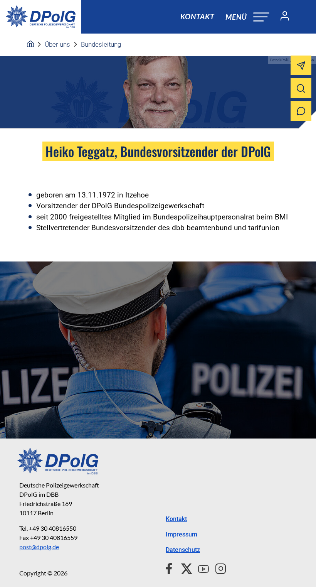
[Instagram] (217, 568)
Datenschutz (183, 549)
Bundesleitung (101, 44)
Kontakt (197, 16)
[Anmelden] (281, 17)
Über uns (57, 44)
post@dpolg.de (39, 546)
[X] (183, 568)
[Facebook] (170, 568)
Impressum (181, 534)
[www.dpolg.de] (30, 44)
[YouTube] (200, 568)
